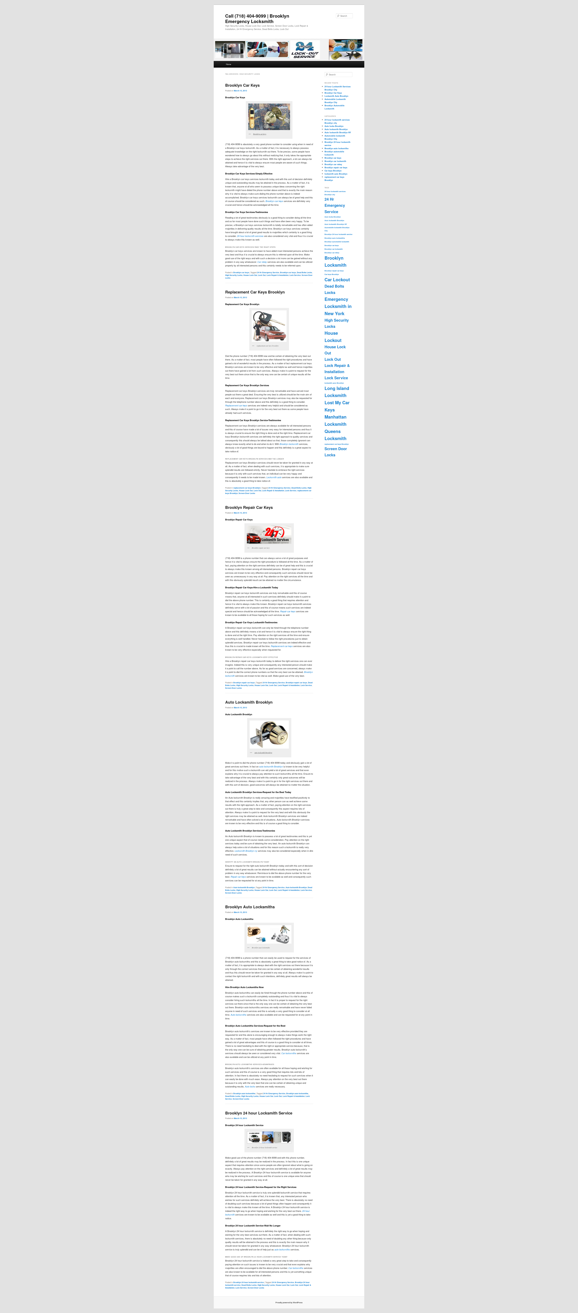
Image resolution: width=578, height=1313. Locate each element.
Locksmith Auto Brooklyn (336, 96)
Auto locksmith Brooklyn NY (338, 132)
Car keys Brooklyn (333, 170)
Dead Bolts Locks (304, 272)
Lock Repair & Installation (278, 275)
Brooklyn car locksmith (335, 161)
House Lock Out (250, 275)
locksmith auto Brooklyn (336, 173)
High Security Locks (233, 275)
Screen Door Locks (247, 493)
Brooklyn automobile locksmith (337, 242)
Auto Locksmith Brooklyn (249, 702)
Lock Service (295, 275)
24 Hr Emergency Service (268, 272)
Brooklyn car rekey (333, 164)
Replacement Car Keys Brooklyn (255, 292)
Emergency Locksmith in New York (338, 306)
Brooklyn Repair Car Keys (249, 507)
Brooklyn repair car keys (244, 682)
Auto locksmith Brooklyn (244, 887)
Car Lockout (337, 279)
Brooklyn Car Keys (242, 85)
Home (228, 64)
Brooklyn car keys (241, 272)
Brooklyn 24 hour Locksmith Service (258, 1113)
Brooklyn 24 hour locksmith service (248, 1282)
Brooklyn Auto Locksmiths (250, 906)
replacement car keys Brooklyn (246, 487)
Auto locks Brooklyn (334, 126)
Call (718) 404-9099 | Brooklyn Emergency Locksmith (257, 18)
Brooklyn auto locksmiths (244, 1093)
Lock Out (262, 275)
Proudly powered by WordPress (289, 1302)
